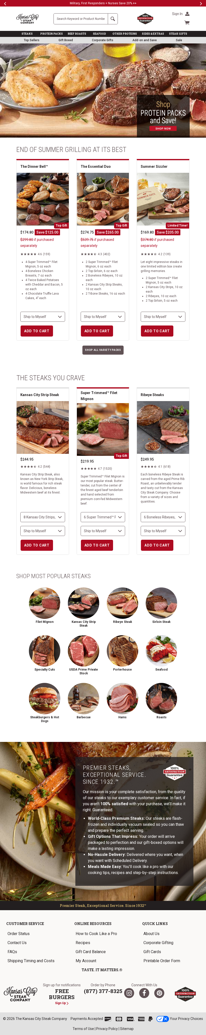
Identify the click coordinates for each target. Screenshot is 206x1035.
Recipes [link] (83, 942)
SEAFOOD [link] (99, 33)
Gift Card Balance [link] (91, 951)
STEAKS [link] (27, 33)
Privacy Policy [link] (107, 1029)
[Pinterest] (159, 993)
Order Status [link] (19, 933)
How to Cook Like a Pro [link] (96, 933)
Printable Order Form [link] (161, 960)
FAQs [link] (12, 951)
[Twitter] (129, 993)
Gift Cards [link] (152, 951)
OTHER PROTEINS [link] (125, 33)
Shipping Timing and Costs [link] (31, 960)
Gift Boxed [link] (66, 40)
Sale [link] (179, 40)
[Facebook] (144, 993)
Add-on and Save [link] (144, 40)
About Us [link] (151, 933)
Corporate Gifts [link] (102, 40)
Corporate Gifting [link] (158, 942)
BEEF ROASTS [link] (77, 33)
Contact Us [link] (17, 942)
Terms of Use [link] (83, 1029)
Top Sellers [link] (31, 40)
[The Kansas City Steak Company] (20, 994)
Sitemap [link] (127, 1029)
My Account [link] (86, 960)
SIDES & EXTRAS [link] (153, 33)
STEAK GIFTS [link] (178, 33)
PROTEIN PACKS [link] (51, 33)
